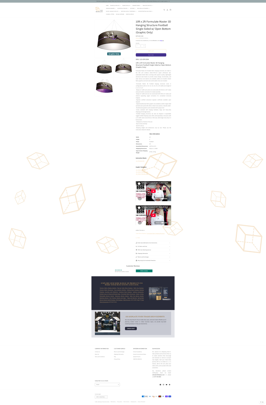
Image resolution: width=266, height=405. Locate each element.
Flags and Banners (132, 298)
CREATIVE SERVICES (137, 359)
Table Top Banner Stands (136, 296)
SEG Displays (119, 300)
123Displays (100, 401)
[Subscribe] (118, 384)
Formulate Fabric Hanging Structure (156, 233)
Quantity (137, 43)
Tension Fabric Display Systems (108, 288)
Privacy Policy (117, 359)
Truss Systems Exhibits (120, 290)
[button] (115, 5)
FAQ (115, 356)
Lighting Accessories (138, 292)
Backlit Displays (111, 300)
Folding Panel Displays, (133, 290)
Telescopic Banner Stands (122, 296)
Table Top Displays (138, 288)
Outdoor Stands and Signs (119, 298)
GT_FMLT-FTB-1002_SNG (142, 172)
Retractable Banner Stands (107, 296)
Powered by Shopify (105, 401)
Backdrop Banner (104, 298)
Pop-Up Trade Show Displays (125, 288)
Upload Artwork (136, 356)
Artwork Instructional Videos (139, 354)
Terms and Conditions (100, 356)
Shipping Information (119, 354)
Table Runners (126, 300)
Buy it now (151, 55)
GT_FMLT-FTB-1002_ (141, 170)
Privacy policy (119, 401)
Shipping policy (133, 401)
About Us (97, 354)
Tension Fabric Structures (106, 290)
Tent (110, 298)
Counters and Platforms (111, 292)
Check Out (131, 328)
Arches (142, 294)
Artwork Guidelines (137, 351)
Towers (137, 294)
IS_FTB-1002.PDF (140, 161)
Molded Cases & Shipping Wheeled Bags (110, 294)
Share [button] (138, 237)
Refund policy (113, 401)
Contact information (141, 401)
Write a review (144, 271)
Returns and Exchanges (119, 351)
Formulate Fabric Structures (128, 294)
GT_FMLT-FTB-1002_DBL (142, 174)
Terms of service (126, 401)
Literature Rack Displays (125, 292)
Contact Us (97, 351)
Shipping (137, 38)
